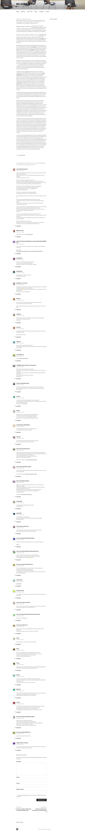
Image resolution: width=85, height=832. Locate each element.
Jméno (18, 777)
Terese (17, 663)
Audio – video (29, 11)
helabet (18, 410)
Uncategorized (21, 155)
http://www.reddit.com (24, 358)
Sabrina (18, 674)
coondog (32, 49)
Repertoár (23, 11)
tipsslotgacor (19, 271)
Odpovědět (18, 226)
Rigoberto (18, 689)
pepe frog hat (19, 579)
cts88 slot (18, 314)
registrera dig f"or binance (22, 742)
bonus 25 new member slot (22, 526)
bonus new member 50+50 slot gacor (24, 564)
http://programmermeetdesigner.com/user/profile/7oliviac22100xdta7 (29, 251)
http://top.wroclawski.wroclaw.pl (23, 466)
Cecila (17, 638)
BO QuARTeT (24, 4)
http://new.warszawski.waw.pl (23, 448)
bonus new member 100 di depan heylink (25, 538)
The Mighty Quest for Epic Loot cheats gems (26, 365)
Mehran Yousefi (19, 230)
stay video (42, 38)
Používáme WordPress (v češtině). (44, 829)
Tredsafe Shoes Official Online (23, 424)
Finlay (17, 648)
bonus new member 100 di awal (23, 732)
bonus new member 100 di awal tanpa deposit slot (27, 551)
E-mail (18, 783)
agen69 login (19, 258)
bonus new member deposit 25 (23, 602)
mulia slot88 (19, 501)
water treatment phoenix (22, 169)
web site (18, 396)
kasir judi (18, 327)
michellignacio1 (27, 19)
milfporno (18, 341)
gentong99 (18, 513)
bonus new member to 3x (22, 625)
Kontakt (47, 11)
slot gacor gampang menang (22, 383)
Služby (36, 11)
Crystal (18, 702)
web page (18, 436)
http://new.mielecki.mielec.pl (22, 480)
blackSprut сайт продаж (21, 283)
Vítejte (17, 11)
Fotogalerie (41, 11)
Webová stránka (20, 789)
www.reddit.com (20, 354)
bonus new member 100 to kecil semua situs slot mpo (28, 614)
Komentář (18, 761)
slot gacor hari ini (20, 590)
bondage (34, 46)
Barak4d (18, 298)
